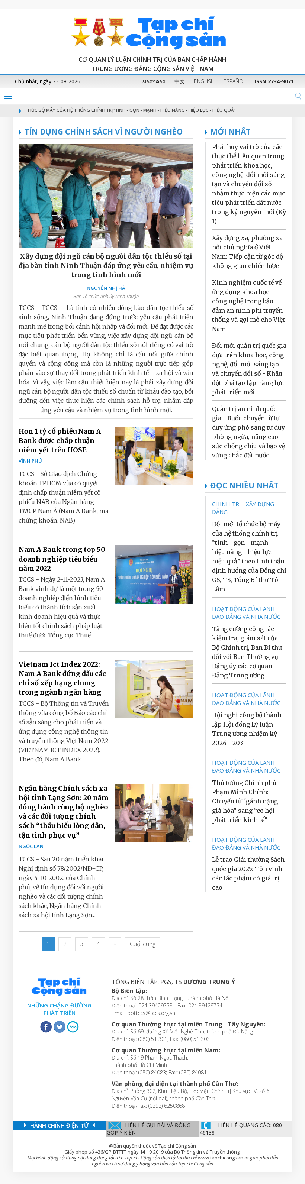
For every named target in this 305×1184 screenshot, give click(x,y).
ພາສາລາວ (154, 81)
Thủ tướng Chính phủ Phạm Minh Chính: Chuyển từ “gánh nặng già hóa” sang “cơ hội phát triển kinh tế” (245, 801)
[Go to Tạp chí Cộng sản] (152, 31)
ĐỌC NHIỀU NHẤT (244, 485)
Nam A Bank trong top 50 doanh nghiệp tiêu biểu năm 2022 (62, 558)
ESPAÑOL (235, 81)
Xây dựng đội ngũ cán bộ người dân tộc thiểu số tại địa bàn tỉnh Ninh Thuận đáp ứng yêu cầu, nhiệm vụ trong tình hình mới (106, 265)
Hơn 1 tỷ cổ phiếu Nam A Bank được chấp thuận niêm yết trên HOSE (60, 440)
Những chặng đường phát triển (59, 1009)
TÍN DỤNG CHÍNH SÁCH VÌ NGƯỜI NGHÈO (103, 131)
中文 (179, 81)
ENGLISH (204, 81)
